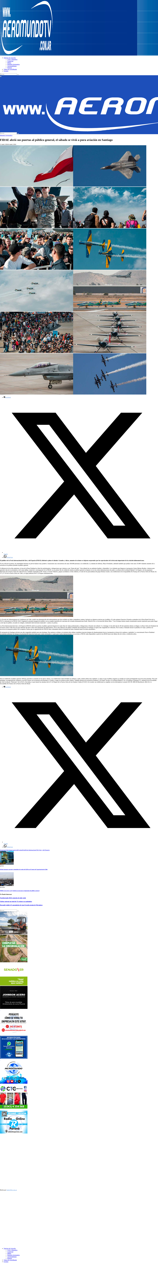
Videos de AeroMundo (10, 69)
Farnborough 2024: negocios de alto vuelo (13, 898)
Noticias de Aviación (10, 58)
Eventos (6, 71)
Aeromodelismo (12, 66)
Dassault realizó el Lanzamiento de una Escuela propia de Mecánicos (21, 905)
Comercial (10, 61)
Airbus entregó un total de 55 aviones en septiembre (16, 901)
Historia (9, 67)
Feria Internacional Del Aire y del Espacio (37, 850)
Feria (23, 850)
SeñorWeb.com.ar (11, 1190)
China (10, 850)
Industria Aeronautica (13, 64)
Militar (9, 63)
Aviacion (2, 850)
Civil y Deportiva (12, 59)
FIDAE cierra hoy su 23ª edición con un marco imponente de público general (19, 890)
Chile (6, 850)
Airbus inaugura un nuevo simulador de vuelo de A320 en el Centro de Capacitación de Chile (24, 869)
